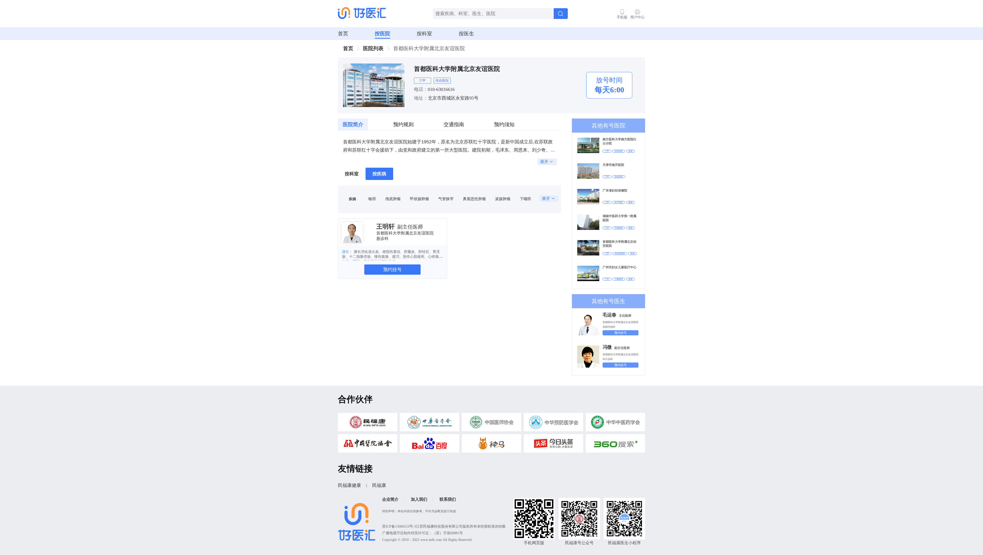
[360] (615, 444)
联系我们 (448, 499)
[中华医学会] (429, 423)
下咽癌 (525, 199)
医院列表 (373, 48)
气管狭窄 (446, 199)
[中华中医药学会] (615, 423)
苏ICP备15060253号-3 (399, 526)
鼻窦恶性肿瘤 (474, 199)
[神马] (491, 444)
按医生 (466, 33)
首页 (343, 33)
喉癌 (372, 199)
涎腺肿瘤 (502, 199)
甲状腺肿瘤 (419, 199)
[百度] (429, 444)
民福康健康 (349, 485)
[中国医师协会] (491, 423)
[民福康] (367, 423)
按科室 (424, 33)
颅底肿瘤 (393, 199)
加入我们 (419, 499)
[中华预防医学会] (553, 423)
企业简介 (390, 499)
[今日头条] (553, 444)
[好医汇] (362, 13)
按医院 (382, 33)
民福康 (379, 485)
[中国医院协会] (367, 444)
